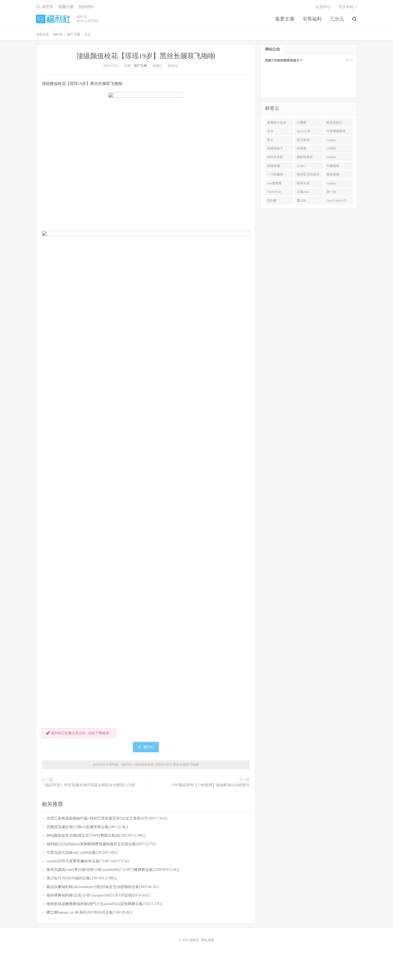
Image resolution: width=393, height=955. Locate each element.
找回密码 (86, 7)
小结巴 (331, 148)
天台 (270, 131)
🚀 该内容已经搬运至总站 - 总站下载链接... (78, 733)
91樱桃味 (332, 166)
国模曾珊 (273, 166)
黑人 (270, 140)
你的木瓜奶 (275, 157)
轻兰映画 (303, 140)
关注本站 (346, 7)
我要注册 (66, 7)
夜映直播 (332, 174)
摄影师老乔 (305, 157)
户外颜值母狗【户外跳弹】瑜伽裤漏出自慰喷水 (210, 785)
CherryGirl (274, 192)
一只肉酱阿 (275, 174)
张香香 (301, 148)
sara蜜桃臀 (274, 183)
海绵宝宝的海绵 (308, 174)
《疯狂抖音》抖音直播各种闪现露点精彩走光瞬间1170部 (88, 785)
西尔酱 (272, 200)
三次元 (337, 19)
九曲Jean (303, 192)
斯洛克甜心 (334, 122)
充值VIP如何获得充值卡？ (284, 60)
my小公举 (303, 131)
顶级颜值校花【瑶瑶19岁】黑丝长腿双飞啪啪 (145, 56)
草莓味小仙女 (276, 122)
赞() (148, 747)
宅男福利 (312, 19)
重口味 (301, 200)
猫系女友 (303, 183)
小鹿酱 (301, 122)
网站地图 (207, 940)
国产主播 (140, 66)
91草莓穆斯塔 (336, 131)
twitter (301, 166)
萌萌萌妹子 (275, 148)
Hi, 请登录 (44, 7)
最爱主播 (284, 19)
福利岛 (53, 19)
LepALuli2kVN (336, 200)
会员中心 (322, 7)
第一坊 (331, 192)
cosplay (331, 140)
